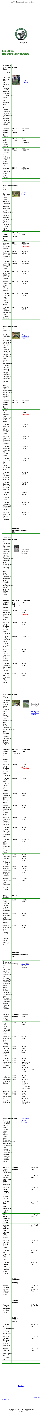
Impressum (5, 1399)
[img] (21, 14)
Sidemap (21, 1412)
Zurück (21, 1386)
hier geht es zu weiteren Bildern (25, 336)
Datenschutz (36, 1397)
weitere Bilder (25, 82)
